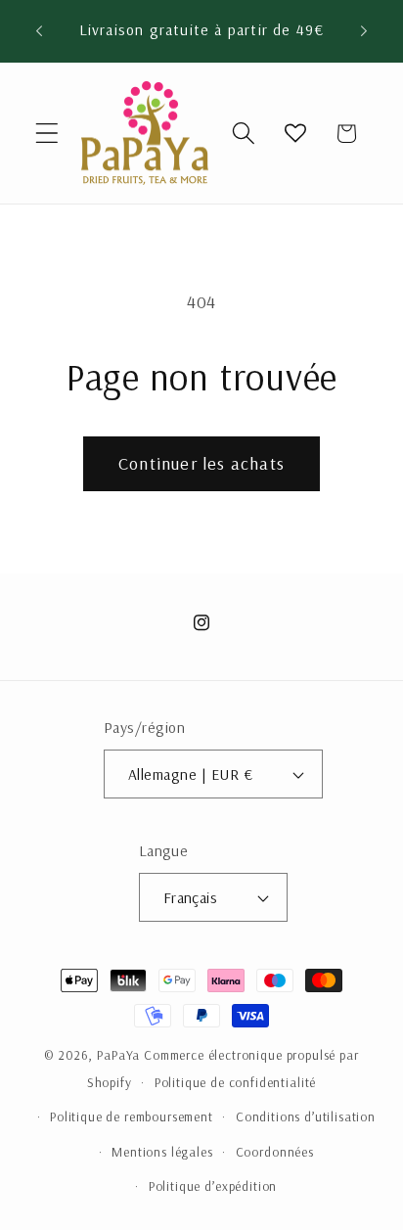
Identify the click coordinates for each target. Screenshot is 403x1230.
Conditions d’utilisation (306, 1116)
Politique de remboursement (131, 1116)
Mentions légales (162, 1152)
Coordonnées (275, 1152)
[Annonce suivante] (363, 31)
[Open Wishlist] (295, 133)
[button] (47, 133)
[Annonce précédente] (39, 31)
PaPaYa (118, 1055)
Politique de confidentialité (236, 1082)
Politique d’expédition (213, 1186)
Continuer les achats (201, 463)
